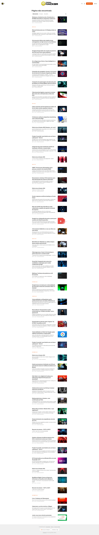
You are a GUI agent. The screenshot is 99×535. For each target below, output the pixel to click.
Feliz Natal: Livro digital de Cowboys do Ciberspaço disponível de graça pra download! (42, 377)
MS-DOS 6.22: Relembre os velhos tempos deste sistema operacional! (43, 242)
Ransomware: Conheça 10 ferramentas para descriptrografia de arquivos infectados (43, 178)
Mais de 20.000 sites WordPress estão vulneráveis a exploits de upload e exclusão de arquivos (43, 208)
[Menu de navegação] (3, 3)
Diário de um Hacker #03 (38, 355)
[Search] (82, 3)
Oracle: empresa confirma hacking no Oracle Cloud (44, 197)
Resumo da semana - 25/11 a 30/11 (41, 488)
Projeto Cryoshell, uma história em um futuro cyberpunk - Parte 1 (44, 448)
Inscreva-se (89, 3)
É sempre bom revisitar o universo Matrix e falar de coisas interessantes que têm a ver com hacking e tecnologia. (43, 412)
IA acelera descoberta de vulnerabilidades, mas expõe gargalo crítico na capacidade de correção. (42, 44)
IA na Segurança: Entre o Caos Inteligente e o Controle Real (44, 62)
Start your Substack (46, 529)
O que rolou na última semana (38, 489)
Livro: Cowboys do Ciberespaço (40, 498)
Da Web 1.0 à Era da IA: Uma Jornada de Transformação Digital (43, 481)
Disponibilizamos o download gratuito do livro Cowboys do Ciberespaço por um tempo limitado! (44, 381)
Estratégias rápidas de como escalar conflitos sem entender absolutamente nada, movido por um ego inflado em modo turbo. (44, 34)
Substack (44, 532)
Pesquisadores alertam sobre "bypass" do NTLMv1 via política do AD (43, 322)
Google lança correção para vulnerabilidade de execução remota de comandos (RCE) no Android (43, 286)
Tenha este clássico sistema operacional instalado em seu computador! (43, 245)
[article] (49, 20)
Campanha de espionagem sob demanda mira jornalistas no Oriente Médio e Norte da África (44, 82)
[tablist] (40, 14)
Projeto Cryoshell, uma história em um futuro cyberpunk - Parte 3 (44, 137)
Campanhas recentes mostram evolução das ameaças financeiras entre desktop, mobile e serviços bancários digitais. (42, 21)
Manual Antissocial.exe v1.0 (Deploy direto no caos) (44, 30)
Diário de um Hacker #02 (38, 468)
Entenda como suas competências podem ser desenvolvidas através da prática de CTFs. (44, 423)
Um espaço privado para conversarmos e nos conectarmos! (44, 516)
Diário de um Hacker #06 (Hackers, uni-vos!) (44, 127)
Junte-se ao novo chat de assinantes (42, 515)
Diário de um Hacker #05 (38, 157)
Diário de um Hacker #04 (38, 188)
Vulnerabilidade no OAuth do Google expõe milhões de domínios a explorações (43, 332)
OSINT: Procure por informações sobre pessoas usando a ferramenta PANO (42, 168)
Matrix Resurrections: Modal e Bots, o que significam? (43, 409)
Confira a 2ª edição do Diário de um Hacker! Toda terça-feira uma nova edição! (44, 471)
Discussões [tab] (46, 13)
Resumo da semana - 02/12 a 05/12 (41, 429)
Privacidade (48, 526)
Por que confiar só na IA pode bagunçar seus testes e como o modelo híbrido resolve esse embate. (44, 65)
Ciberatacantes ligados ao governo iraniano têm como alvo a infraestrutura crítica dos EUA (43, 94)
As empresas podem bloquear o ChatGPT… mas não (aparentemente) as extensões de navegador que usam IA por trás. (43, 75)
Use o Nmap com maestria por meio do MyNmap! (42, 276)
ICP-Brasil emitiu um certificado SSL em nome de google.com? (44, 459)
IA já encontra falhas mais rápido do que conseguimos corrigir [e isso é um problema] (44, 41)
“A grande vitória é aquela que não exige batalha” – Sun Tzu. (44, 255)
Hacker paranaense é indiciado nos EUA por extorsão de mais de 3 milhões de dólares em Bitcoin (44, 366)
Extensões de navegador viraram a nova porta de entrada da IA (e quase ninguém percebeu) (44, 72)
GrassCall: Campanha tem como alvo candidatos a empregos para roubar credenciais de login (41, 263)
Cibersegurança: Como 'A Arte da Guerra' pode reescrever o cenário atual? (43, 253)
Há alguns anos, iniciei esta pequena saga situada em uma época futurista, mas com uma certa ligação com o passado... (44, 140)
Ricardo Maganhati (38, 22)
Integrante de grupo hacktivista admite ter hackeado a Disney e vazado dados (43, 147)
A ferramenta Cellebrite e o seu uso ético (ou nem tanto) (43, 229)
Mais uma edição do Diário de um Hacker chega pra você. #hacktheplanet (43, 357)
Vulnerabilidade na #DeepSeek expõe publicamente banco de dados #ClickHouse (43, 300)
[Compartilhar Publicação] (84, 3)
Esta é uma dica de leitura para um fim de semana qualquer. (44, 500)
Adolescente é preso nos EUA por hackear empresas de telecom (43, 388)
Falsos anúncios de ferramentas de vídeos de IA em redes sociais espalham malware (44, 107)
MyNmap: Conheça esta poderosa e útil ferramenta (42, 274)
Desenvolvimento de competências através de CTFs (43, 419)
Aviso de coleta (57, 526)
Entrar (95, 3)
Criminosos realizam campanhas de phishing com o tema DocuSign (44, 117)
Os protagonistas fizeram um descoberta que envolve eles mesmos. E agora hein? (43, 346)
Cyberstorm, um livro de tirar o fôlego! (42, 506)
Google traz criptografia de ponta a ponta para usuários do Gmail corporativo (44, 219)
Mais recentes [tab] (35, 13)
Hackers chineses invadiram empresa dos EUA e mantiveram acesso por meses (43, 438)
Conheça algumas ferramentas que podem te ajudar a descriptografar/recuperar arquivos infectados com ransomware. (42, 181)
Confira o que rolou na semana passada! (40, 431)
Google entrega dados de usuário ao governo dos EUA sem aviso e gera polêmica (44, 51)
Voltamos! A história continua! (38, 189)
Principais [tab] (41, 13)
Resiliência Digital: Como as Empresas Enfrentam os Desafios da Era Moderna (42, 478)
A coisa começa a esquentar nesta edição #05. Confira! (43, 158)
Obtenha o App (55, 529)
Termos (52, 526)
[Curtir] (33, 47)
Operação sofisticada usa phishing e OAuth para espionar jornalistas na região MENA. (43, 85)
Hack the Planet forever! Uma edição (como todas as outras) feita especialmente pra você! (44, 129)
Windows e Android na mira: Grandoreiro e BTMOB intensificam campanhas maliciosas (43, 18)
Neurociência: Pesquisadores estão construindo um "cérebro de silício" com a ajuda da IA (43, 311)
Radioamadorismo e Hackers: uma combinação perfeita (41, 399)
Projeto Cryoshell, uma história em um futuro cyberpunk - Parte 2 (44, 343)
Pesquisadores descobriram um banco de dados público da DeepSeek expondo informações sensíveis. (43, 303)
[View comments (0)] (41, 24)
